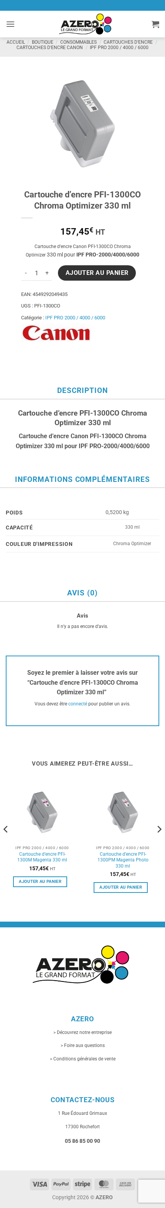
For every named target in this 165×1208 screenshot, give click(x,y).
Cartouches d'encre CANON (49, 47)
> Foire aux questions (83, 1045)
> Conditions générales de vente (83, 1059)
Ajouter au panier (97, 273)
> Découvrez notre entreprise (82, 1032)
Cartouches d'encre (128, 42)
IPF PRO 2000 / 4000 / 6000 (119, 47)
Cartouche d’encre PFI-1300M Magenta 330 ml (42, 857)
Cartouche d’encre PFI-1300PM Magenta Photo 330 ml (122, 860)
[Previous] (6, 845)
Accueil (16, 42)
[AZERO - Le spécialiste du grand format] (85, 23)
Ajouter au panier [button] (40, 881)
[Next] (158, 845)
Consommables (78, 42)
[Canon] (56, 333)
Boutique (42, 42)
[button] (10, 24)
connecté (77, 704)
